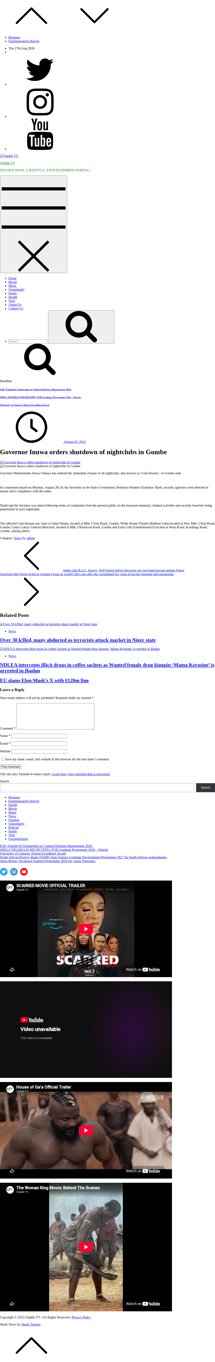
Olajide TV (7, 163)
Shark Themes (31, 1324)
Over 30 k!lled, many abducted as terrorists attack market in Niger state (78, 640)
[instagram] (39, 116)
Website (5, 751)
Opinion (13, 820)
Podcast (13, 827)
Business (14, 37)
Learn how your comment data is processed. (81, 774)
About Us (14, 304)
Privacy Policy (81, 1317)
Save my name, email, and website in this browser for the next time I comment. (57, 759)
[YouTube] (39, 149)
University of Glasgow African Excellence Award (24, 405)
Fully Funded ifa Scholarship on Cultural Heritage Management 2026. (35, 389)
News (18, 538)
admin (31, 538)
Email (5, 743)
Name (5, 736)
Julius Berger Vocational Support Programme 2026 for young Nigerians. (48, 861)
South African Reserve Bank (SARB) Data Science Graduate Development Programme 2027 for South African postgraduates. (83, 857)
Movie (12, 282)
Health (12, 297)
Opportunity (16, 289)
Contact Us (15, 308)
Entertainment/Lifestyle (23, 41)
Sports (12, 293)
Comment (8, 728)
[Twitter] (39, 84)
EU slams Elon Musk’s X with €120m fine (44, 680)
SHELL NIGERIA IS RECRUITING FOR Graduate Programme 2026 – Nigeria (40, 397)
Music (12, 286)
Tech (11, 301)
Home (12, 278)
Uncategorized (18, 839)
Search (4, 781)
